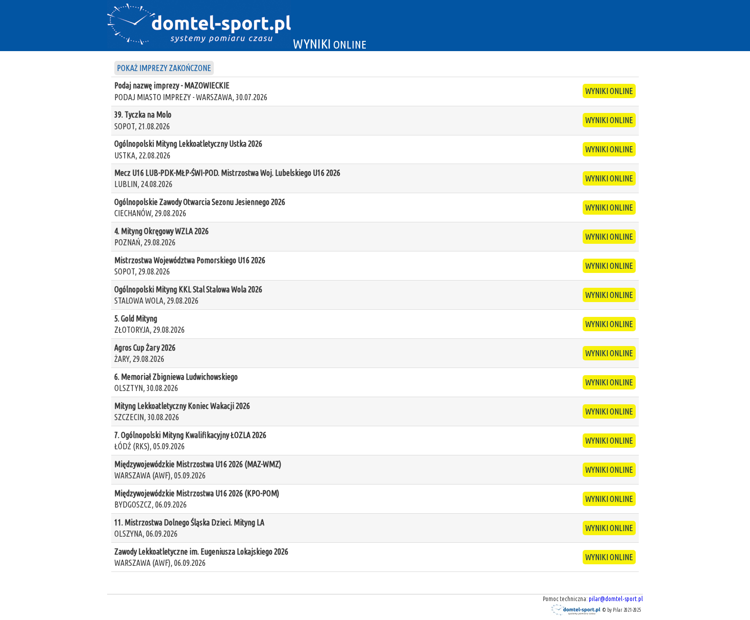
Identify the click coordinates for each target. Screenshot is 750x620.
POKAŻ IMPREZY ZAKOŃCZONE (164, 68)
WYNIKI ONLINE (609, 91)
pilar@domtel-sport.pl (616, 598)
